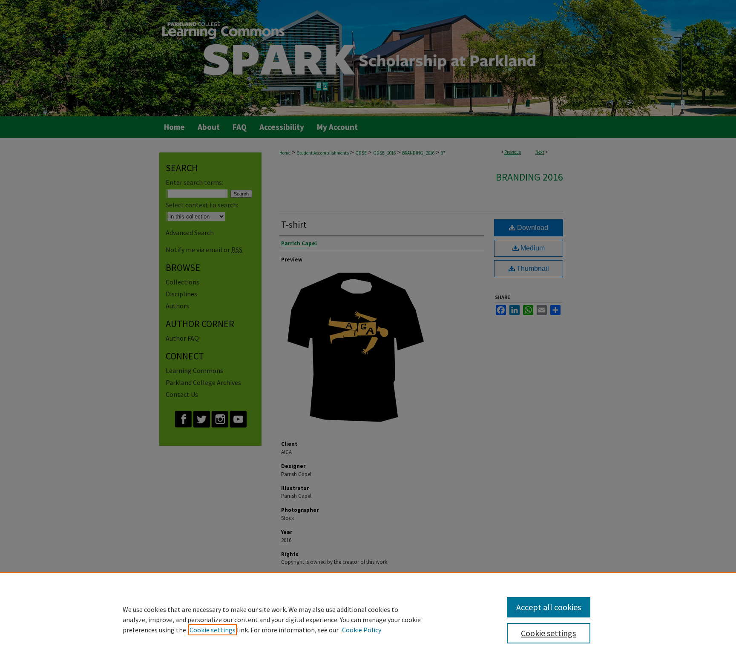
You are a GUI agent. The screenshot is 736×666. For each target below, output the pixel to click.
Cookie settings (213, 630)
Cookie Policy (361, 630)
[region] (368, 619)
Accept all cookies (548, 607)
